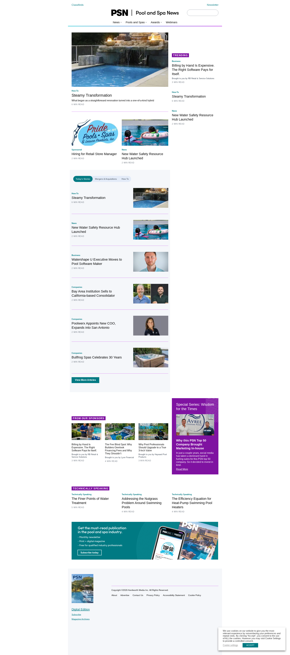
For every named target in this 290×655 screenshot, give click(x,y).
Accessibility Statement (174, 595)
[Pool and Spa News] (145, 12)
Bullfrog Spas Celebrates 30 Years (97, 357)
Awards (155, 22)
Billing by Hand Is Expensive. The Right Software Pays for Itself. (193, 70)
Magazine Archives (81, 619)
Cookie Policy (194, 595)
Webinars (171, 22)
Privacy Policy (153, 595)
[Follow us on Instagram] (119, 579)
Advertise (124, 595)
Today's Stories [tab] (83, 179)
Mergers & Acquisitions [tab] (106, 179)
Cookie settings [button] (230, 645)
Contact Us (138, 595)
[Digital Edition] (82, 601)
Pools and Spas (135, 22)
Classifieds (78, 5)
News (116, 22)
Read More (182, 469)
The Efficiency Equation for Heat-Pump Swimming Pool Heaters (192, 503)
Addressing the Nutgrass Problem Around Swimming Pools (141, 503)
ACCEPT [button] (250, 645)
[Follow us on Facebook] (113, 579)
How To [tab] (125, 179)
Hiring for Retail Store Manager (94, 154)
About (114, 595)
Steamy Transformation (92, 95)
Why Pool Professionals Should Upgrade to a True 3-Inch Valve (152, 447)
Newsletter (212, 5)
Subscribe (76, 614)
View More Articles (85, 380)
